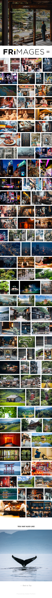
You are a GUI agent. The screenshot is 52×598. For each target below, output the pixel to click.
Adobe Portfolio (30, 594)
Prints (26, 23)
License (26, 17)
